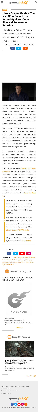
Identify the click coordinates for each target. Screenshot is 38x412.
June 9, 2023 (26, 241)
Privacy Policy (15, 386)
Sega (15, 262)
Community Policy (6, 388)
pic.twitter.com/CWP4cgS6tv (17, 230)
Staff (17, 391)
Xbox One (21, 262)
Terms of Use (4, 386)
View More (19, 327)
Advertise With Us (6, 393)
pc (20, 260)
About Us (11, 391)
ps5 (26, 260)
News (5, 9)
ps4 (23, 260)
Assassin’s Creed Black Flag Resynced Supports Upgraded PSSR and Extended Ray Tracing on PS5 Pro (19, 362)
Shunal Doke (16, 45)
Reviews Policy (25, 386)
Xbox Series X (9, 264)
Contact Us (4, 391)
